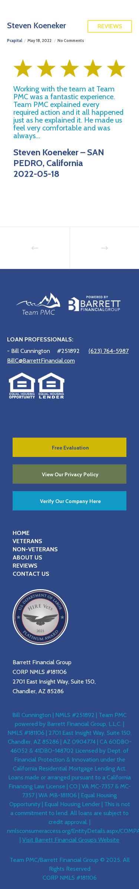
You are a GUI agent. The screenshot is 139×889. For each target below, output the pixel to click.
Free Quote (110, 9)
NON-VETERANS (35, 549)
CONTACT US (31, 573)
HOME (21, 532)
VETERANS (27, 541)
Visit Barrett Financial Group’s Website (70, 839)
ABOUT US (27, 557)
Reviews (109, 26)
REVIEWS (25, 565)
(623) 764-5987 (109, 350)
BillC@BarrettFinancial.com (41, 360)
